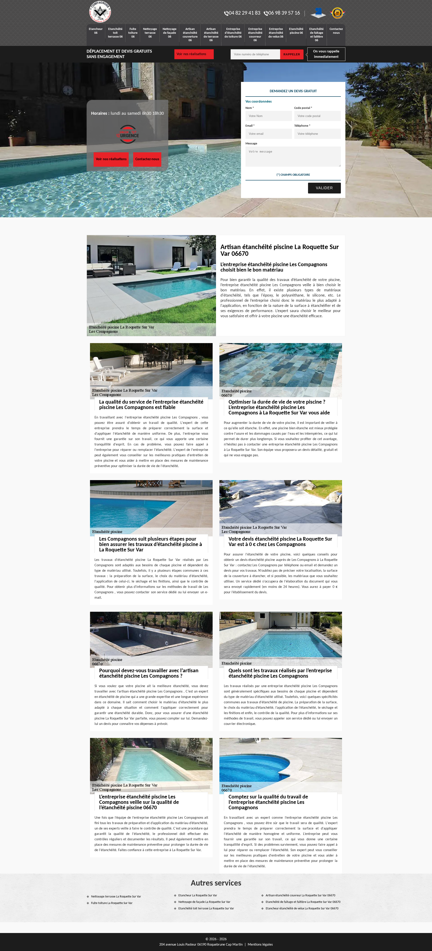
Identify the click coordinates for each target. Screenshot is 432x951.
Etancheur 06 (96, 31)
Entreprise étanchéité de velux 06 (275, 32)
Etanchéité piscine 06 (296, 31)
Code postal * (303, 108)
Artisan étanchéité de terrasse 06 (211, 34)
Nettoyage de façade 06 (169, 32)
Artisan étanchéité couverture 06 (190, 34)
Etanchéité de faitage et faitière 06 (316, 34)
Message (251, 143)
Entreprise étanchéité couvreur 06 (255, 34)
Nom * (249, 108)
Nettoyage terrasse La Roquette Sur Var (116, 896)
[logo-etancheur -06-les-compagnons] (115, 11)
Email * (250, 126)
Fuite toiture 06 (132, 32)
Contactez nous (336, 31)
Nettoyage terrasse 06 (150, 32)
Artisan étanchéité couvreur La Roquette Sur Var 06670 (300, 895)
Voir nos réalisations (191, 54)
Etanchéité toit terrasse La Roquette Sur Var (206, 908)
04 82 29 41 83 (244, 13)
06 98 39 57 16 (284, 13)
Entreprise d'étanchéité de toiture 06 (233, 32)
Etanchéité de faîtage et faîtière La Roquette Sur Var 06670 (303, 902)
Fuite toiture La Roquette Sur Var (112, 903)
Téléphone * (302, 126)
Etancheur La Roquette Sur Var (197, 895)
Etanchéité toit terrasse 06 (115, 32)
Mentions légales (260, 945)
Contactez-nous (147, 159)
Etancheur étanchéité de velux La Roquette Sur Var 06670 (302, 908)
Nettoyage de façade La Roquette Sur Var (204, 902)
